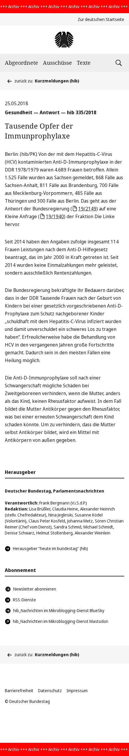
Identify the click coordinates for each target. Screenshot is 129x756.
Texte (84, 62)
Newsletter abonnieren (34, 589)
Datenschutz (50, 690)
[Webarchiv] (64, 39)
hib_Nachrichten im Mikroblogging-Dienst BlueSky (58, 610)
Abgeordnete (21, 62)
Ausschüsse (57, 62)
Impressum (77, 690)
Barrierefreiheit (19, 690)
